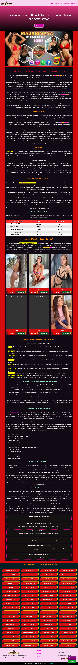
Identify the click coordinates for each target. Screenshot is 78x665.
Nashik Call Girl (67, 645)
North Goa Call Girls (67, 591)
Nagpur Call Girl (48, 620)
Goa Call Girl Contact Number (27, 182)
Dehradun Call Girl (29, 608)
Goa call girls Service (56, 387)
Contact (39, 659)
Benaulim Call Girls (48, 570)
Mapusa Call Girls (10, 579)
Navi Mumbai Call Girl (29, 632)
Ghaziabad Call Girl (67, 632)
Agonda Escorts (48, 587)
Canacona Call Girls (10, 591)
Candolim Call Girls (29, 575)
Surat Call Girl (67, 624)
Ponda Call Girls (10, 583)
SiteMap (51, 663)
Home (51, 3)
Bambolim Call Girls (10, 595)
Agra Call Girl (29, 599)
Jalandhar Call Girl (10, 637)
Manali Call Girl (67, 616)
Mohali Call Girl (10, 620)
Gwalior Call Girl (48, 645)
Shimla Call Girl (48, 624)
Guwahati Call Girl (67, 608)
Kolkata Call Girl (10, 616)
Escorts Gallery (64, 3)
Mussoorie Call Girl (29, 620)
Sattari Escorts (67, 583)
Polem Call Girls (29, 591)
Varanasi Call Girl (48, 628)
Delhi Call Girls (29, 595)
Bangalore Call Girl (29, 604)
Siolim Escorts (48, 583)
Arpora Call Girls (10, 570)
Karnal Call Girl (10, 641)
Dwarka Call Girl (10, 645)
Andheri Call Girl (10, 604)
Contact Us (74, 3)
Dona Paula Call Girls (48, 575)
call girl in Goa (65, 94)
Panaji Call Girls (67, 579)
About (57, 3)
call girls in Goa (15, 412)
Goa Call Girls (64, 122)
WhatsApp (21, 292)
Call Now (11, 292)
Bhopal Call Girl (48, 604)
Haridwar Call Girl (11, 612)
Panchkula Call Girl (48, 637)
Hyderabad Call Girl (29, 641)
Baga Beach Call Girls (10, 575)
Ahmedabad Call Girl (48, 599)
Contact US (39, 26)
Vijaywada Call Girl (67, 628)
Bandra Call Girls (10, 599)
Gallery (39, 656)
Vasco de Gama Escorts (67, 587)
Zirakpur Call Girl (10, 632)
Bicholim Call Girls (67, 570)
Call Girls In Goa (57, 75)
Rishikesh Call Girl (29, 624)
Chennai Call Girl (67, 604)
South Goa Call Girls (48, 591)
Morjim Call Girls (48, 579)
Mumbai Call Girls (67, 595)
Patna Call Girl (29, 645)
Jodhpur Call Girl (48, 612)
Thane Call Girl (10, 628)
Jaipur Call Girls (48, 595)
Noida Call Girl (67, 641)
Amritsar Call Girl (67, 599)
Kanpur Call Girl (67, 612)
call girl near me (47, 247)
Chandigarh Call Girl (48, 632)
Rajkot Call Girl (10, 624)
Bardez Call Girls (29, 570)
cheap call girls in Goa (41, 538)
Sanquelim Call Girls (29, 583)
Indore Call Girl (29, 612)
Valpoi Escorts (10, 587)
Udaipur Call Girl (29, 628)
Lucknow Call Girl (48, 616)
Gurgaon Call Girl (48, 608)
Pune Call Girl (67, 620)
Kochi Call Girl (67, 637)
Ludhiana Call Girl (29, 637)
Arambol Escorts (29, 587)
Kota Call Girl (29, 616)
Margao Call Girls (30, 579)
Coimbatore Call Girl (11, 608)
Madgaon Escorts (67, 575)
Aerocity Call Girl (48, 641)
